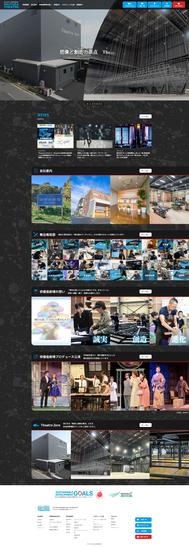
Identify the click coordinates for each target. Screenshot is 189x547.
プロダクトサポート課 (80, 519)
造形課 (68, 532)
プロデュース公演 (68, 4)
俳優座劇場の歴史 (97, 527)
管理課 (75, 522)
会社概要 (39, 525)
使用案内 (113, 525)
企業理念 (51, 519)
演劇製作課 (77, 535)
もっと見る (145, 116)
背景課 (68, 529)
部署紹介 (57, 4)
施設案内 (113, 522)
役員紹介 (39, 522)
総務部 (75, 538)
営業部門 (76, 528)
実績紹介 (79, 4)
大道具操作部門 (78, 525)
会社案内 (34, 4)
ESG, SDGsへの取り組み (55, 523)
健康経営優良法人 (54, 529)
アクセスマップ (40, 528)
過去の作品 (96, 529)
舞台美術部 (68, 520)
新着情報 (26, 4)
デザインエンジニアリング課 (81, 531)
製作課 (68, 527)
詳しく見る (145, 170)
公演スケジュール (97, 524)
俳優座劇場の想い (45, 4)
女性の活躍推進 (53, 527)
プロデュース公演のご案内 (99, 520)
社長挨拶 (39, 519)
